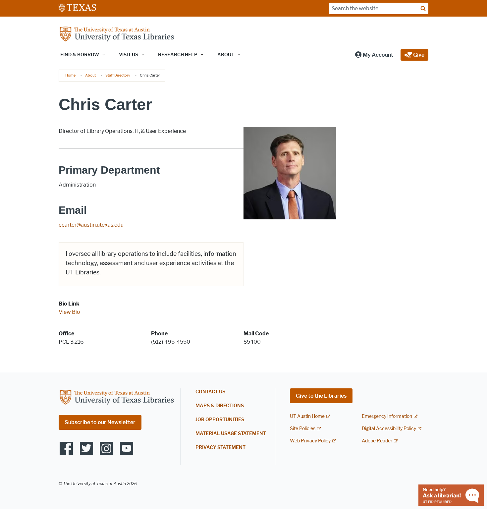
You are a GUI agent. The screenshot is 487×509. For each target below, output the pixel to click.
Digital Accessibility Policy (389, 428)
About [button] (225, 55)
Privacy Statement (220, 447)
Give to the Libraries (321, 396)
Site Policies (302, 428)
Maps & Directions (219, 406)
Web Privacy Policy (310, 441)
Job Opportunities (219, 420)
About (90, 75)
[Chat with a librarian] (451, 494)
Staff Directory (117, 75)
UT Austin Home (307, 416)
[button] (373, 55)
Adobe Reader (377, 441)
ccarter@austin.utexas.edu (91, 225)
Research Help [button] (177, 55)
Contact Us (210, 392)
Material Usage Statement (230, 433)
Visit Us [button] (128, 55)
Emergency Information (387, 416)
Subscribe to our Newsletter (100, 422)
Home (70, 75)
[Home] (117, 34)
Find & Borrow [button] (79, 55)
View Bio (69, 312)
